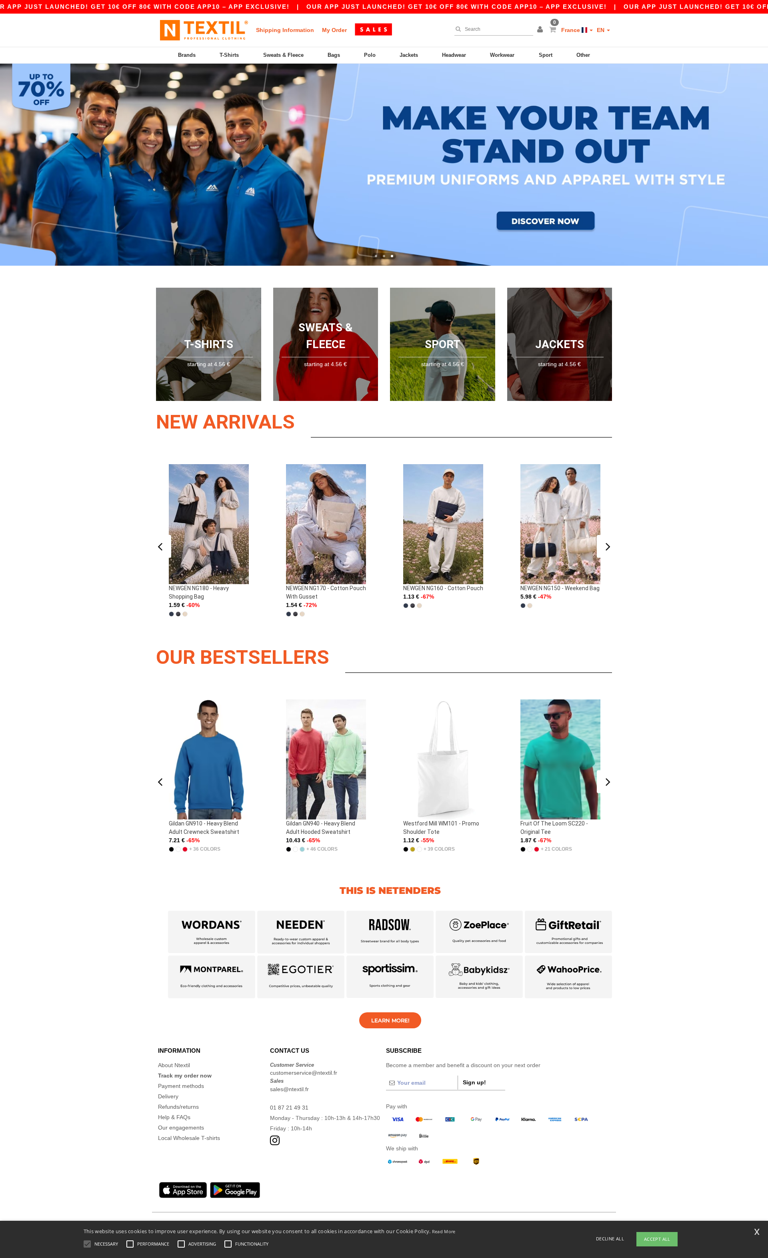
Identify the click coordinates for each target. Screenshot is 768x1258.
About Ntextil (174, 1065)
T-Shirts (229, 55)
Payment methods (181, 1086)
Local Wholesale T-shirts (189, 1138)
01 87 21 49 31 (289, 1107)
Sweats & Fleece (283, 55)
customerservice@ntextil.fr (303, 1073)
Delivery (168, 1096)
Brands (187, 55)
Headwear (454, 55)
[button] (541, 30)
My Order (334, 30)
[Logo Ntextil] (204, 30)
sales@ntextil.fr (289, 1089)
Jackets (409, 55)
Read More (444, 1231)
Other (583, 55)
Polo (370, 55)
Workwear (502, 55)
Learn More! (390, 1020)
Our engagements (181, 1127)
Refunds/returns (178, 1107)
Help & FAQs (174, 1117)
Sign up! (474, 1082)
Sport (545, 55)
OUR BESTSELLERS (242, 657)
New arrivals (225, 422)
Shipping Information (285, 30)
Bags (334, 55)
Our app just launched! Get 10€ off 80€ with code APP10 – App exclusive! (456, 6)
